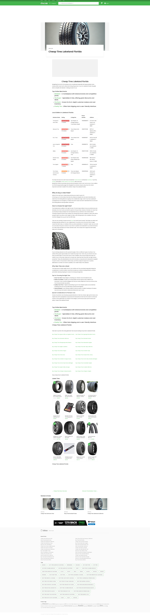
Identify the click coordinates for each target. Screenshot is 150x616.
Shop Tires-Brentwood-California (94, 574)
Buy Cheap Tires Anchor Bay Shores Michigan (62, 363)
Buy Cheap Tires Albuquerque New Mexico (61, 342)
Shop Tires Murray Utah (83, 594)
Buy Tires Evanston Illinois (80, 559)
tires (72, 220)
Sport (95, 606)
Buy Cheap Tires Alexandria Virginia (84, 342)
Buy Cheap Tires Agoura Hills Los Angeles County (63, 334)
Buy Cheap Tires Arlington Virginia (83, 371)
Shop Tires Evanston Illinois (48, 591)
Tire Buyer (57, 98)
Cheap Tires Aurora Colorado (47, 547)
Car (67, 604)
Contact (53, 0)
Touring (106, 606)
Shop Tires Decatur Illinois (46, 559)
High (82, 604)
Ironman (84, 604)
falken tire (76, 604)
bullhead (78, 565)
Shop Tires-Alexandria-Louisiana (75, 574)
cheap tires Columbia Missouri (89, 568)
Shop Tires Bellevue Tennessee (47, 552)
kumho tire (94, 604)
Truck (43, 607)
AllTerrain (50, 604)
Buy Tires (95, 565)
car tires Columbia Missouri (48, 568)
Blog (49, 0)
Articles (51, 48)
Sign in (107, 3)
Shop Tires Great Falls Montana (49, 594)
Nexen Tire (67, 181)
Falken (63, 181)
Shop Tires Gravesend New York (81, 544)
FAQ (63, 0)
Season (90, 606)
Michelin (79, 179)
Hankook (72, 181)
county (68, 571)
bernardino (69, 565)
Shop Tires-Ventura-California (49, 584)
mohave (95, 571)
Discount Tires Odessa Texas (81, 550)
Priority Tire (58, 106)
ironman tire (88, 604)
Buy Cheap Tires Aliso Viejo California (84, 346)
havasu (88, 571)
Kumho (91, 604)
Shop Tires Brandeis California (81, 546)
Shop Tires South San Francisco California (83, 538)
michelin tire (46, 605)
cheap (77, 568)
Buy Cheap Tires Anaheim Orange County (61, 359)
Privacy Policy (59, 0)
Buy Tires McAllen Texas (45, 550)
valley (68, 597)
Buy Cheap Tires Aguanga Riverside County (85, 334)
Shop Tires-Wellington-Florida (67, 584)
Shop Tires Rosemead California (47, 558)
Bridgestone (57, 604)
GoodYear (89, 179)
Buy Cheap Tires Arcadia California (83, 367)
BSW (66, 604)
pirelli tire (76, 605)
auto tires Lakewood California (56, 565)
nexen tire (53, 605)
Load (98, 604)
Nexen (50, 605)
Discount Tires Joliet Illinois (46, 544)
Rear (86, 605)
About (46, 0)
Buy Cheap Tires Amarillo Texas (83, 350)
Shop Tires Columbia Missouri (66, 587)
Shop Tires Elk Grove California (47, 555)
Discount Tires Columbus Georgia (82, 556)
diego (75, 571)
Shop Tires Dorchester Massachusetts (85, 587)
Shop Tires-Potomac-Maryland (66, 581)
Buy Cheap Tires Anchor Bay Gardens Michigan (86, 359)
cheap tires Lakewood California (49, 571)
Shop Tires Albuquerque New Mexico (85, 584)
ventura (75, 597)
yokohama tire (52, 607)
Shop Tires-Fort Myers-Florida (49, 581)
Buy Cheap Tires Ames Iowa (58, 354)
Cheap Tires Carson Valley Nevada (48, 546)
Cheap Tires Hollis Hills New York (81, 549)
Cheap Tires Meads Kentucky (81, 555)
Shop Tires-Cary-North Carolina (66, 578)
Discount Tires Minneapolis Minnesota (83, 558)
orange (102, 571)
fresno (81, 571)
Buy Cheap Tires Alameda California (60, 338)
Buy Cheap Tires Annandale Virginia (84, 363)
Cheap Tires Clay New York (46, 553)
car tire (69, 604)
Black (54, 604)
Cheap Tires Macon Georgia (81, 547)
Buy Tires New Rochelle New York (47, 556)
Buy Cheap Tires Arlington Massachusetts (61, 371)
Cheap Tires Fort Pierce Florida (81, 541)
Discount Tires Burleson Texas (89, 491)
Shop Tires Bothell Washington (49, 587)
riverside (44, 574)
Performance (68, 606)
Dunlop (53, 181)
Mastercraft (101, 604)
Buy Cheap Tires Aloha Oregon (59, 350)
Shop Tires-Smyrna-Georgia (83, 581)
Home (42, 0)
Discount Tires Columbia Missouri (82, 553)
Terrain (98, 606)
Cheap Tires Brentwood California (47, 549)
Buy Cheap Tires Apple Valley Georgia (61, 367)
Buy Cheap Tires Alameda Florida (83, 338)
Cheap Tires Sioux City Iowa (60, 491)
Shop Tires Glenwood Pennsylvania (82, 591)
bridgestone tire (61, 604)
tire (101, 605)
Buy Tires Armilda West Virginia (81, 543)
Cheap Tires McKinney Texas (46, 543)
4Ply (41, 604)
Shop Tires (62, 574)
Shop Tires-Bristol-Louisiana (48, 578)
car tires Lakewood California (65, 568)
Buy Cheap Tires (86, 565)
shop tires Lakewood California (67, 594)
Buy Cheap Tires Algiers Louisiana (59, 346)
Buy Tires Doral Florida (79, 540)
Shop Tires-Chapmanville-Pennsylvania (86, 578)
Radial (80, 606)
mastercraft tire (106, 604)
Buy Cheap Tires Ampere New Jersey (84, 354)
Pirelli (75, 179)
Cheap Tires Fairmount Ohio (47, 513)
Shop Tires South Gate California (49, 597)
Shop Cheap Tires (53, 574)
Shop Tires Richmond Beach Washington (83, 552)
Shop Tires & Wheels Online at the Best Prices (54, 614)
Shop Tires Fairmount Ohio (64, 591)
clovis (61, 571)
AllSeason (45, 604)
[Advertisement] (75, 14)
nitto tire (58, 605)
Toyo (41, 607)
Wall (45, 607)
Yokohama (48, 607)
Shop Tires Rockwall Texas (70, 513)
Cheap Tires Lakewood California (95, 513)
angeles (43, 565)
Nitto (56, 605)
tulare (62, 597)
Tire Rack (57, 102)
